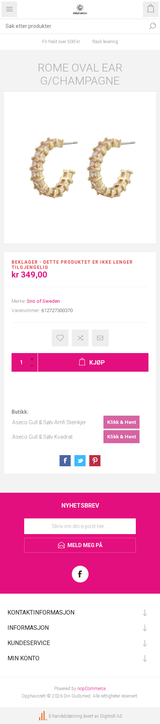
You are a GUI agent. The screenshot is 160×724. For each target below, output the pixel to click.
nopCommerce (91, 688)
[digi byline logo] (43, 716)
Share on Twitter (80, 460)
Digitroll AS (111, 716)
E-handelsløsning (65, 716)
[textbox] (72, 26)
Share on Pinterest (94, 460)
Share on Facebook (65, 460)
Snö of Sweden (43, 301)
